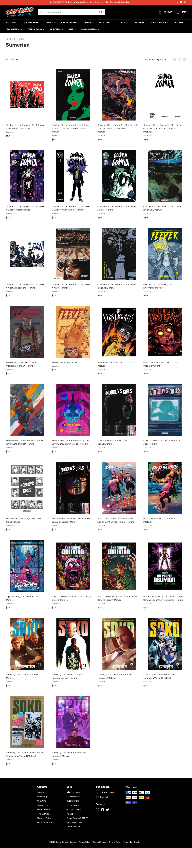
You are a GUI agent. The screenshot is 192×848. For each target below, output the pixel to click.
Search (40, 792)
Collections (19, 39)
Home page (42, 797)
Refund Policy (43, 814)
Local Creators (89, 29)
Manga (87, 23)
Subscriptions (31, 23)
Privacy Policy (43, 809)
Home (8, 39)
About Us (41, 801)
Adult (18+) (55, 29)
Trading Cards (35, 29)
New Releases (12, 23)
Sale (71, 29)
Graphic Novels (69, 23)
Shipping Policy (44, 818)
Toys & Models (13, 29)
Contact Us (42, 805)
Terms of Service (44, 822)
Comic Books (72, 805)
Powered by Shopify (131, 842)
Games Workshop (158, 23)
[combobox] (71, 12)
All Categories (73, 792)
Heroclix (178, 23)
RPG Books (139, 23)
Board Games (105, 23)
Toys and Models (74, 822)
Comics (50, 23)
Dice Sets (124, 23)
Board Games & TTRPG (77, 818)
